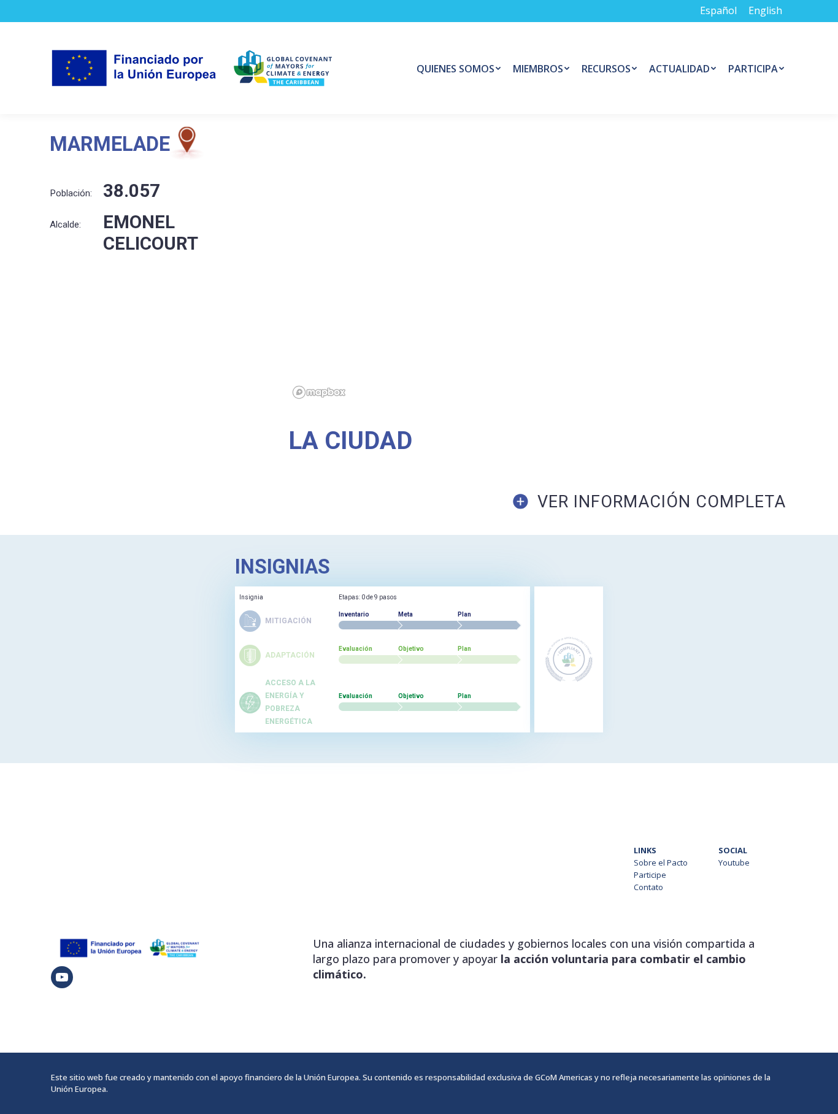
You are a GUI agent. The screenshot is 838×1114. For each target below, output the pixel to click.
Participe (650, 874)
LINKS (645, 850)
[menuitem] (458, 68)
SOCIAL (732, 850)
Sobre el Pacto (661, 862)
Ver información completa (661, 502)
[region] (563, 264)
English (765, 10)
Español (718, 10)
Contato (648, 887)
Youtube (734, 862)
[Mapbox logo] (319, 392)
